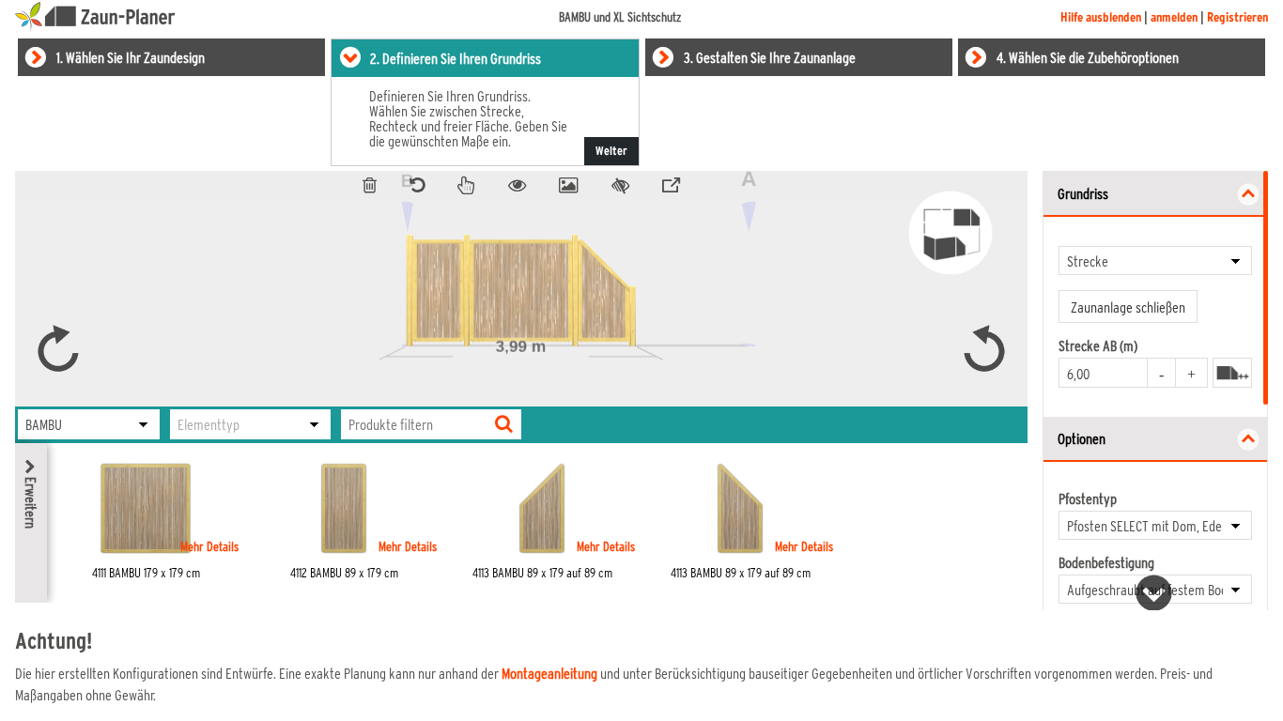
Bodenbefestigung (1106, 562)
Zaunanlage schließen (1128, 306)
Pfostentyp (1088, 498)
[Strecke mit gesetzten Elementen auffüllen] (1232, 373)
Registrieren (1237, 17)
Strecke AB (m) (1098, 345)
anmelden (1174, 17)
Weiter (611, 151)
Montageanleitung (549, 673)
